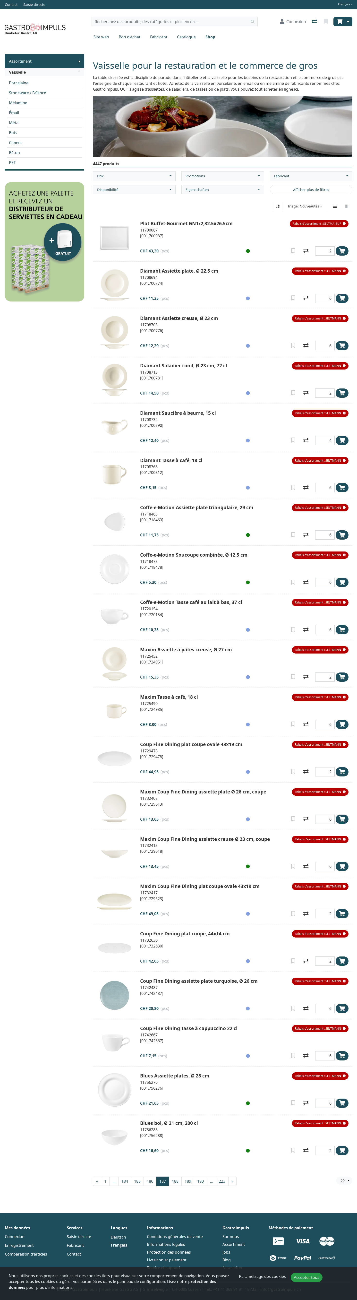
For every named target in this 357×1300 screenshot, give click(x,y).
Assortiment (20, 61)
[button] (319, 223)
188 (175, 1181)
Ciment (15, 142)
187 (162, 1181)
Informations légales (166, 1244)
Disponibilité (107, 189)
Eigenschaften (197, 189)
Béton (14, 152)
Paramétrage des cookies (262, 1276)
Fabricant (158, 37)
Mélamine (18, 102)
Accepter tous (306, 1277)
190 (200, 1181)
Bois (13, 132)
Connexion (15, 1236)
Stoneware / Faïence (27, 92)
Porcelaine (18, 83)
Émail (14, 112)
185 (137, 1181)
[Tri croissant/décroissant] (278, 206)
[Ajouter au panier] (342, 251)
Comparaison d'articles (26, 1254)
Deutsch (118, 1237)
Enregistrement (19, 1245)
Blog (226, 1260)
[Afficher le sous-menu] (79, 61)
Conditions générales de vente (175, 1236)
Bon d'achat (129, 37)
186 (150, 1181)
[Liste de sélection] (326, 21)
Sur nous (230, 1236)
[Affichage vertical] (335, 206)
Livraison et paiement (167, 1260)
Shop (210, 37)
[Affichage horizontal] (346, 206)
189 (188, 1181)
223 (222, 1181)
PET (12, 162)
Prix (100, 176)
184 (124, 1181)
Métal (14, 122)
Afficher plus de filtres (311, 189)
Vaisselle (17, 72)
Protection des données (169, 1252)
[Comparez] (305, 251)
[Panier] (339, 21)
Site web (101, 37)
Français (344, 4)
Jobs (226, 1252)
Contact (74, 1254)
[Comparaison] (315, 21)
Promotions (195, 176)
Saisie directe (79, 1236)
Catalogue (186, 37)
